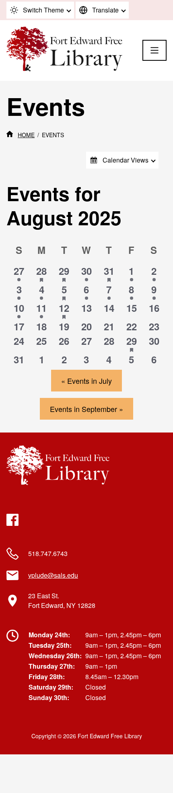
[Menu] (154, 50)
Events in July (86, 380)
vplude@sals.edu (53, 575)
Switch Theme (43, 9)
